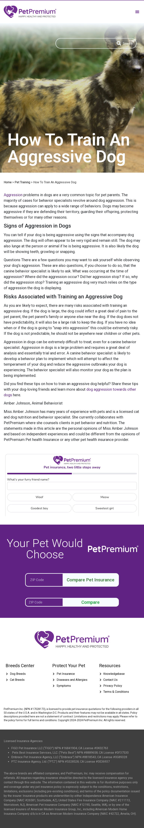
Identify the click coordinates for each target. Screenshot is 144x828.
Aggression (13, 195)
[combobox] (84, 43)
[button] (137, 12)
